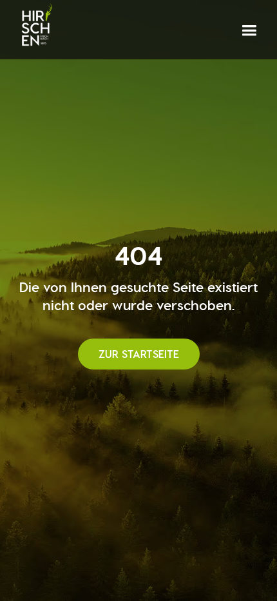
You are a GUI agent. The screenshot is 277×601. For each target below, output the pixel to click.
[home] (36, 25)
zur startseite (139, 354)
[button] (249, 30)
